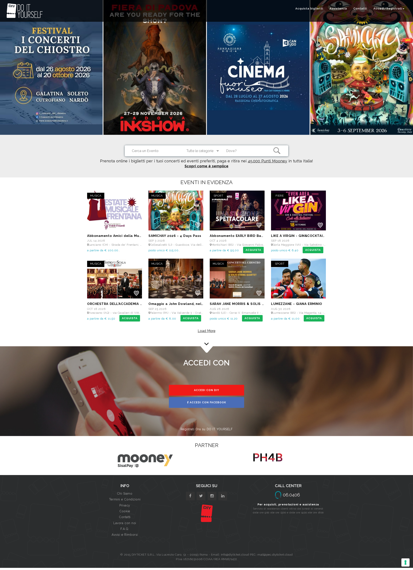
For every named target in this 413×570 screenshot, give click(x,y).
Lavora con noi (124, 523)
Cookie (124, 511)
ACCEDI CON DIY (206, 390)
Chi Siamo (124, 493)
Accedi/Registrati (387, 8)
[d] (212, 496)
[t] (201, 496)
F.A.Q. (124, 529)
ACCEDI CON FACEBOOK (207, 402)
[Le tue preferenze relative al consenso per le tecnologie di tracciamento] (405, 562)
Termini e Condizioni (124, 499)
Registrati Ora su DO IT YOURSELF (206, 429)
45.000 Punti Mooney (267, 161)
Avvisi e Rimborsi (125, 534)
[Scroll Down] (206, 339)
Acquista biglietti (309, 8)
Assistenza (338, 8)
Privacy (124, 505)
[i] (223, 496)
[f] (190, 496)
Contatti (360, 8)
